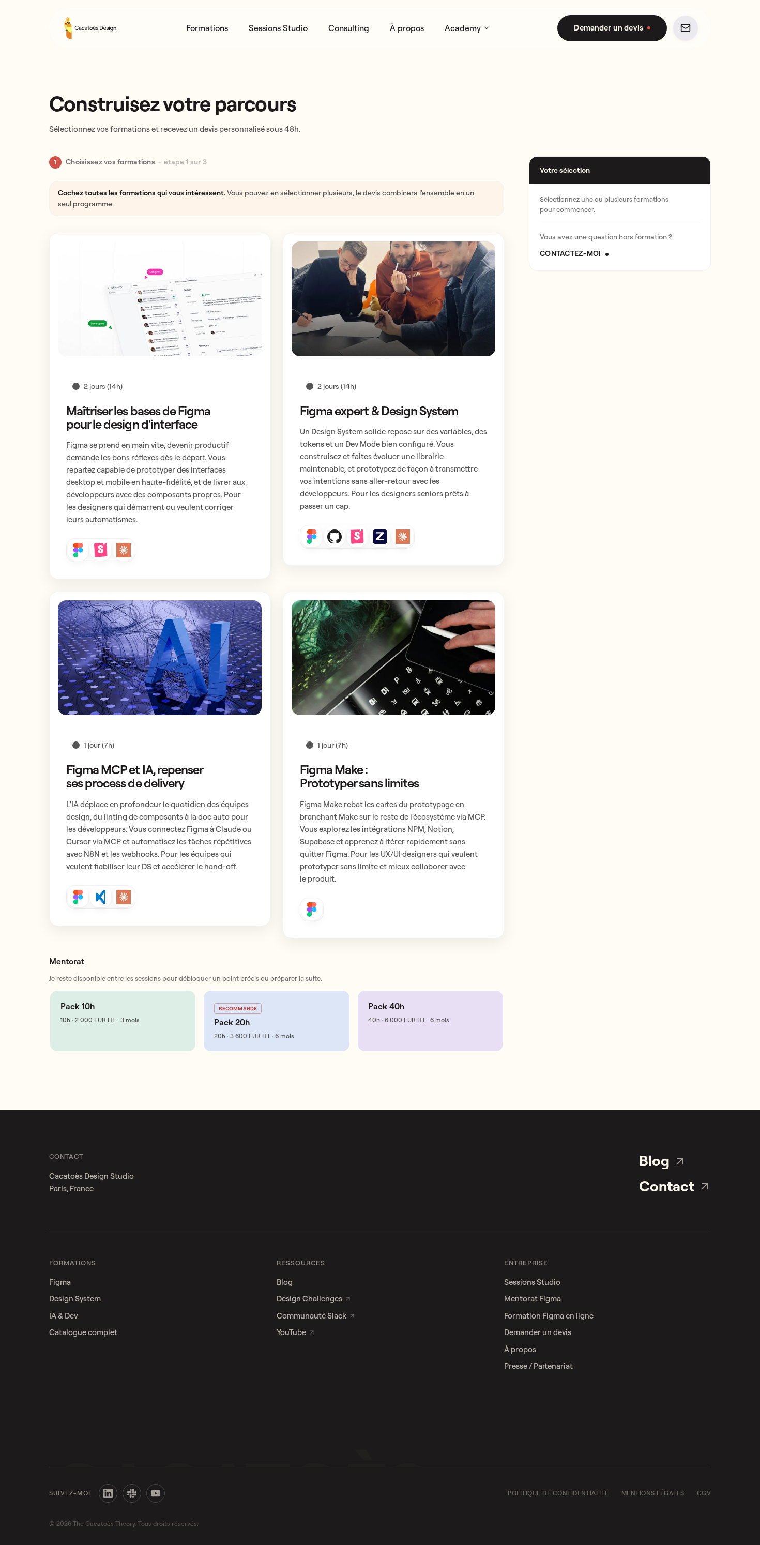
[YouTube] (155, 1493)
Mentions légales (653, 1493)
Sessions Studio (278, 28)
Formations (207, 28)
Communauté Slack (311, 1316)
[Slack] (132, 1493)
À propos (407, 28)
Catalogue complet (83, 1332)
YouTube (291, 1332)
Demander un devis (537, 1332)
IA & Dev (63, 1316)
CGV (704, 1493)
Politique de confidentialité (558, 1493)
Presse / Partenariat (538, 1366)
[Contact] (685, 28)
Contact (666, 1186)
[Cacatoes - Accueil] (90, 28)
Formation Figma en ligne (549, 1316)
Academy (463, 28)
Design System (75, 1299)
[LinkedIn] (108, 1493)
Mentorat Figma (532, 1299)
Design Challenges (309, 1299)
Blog (654, 1161)
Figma (60, 1282)
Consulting (348, 28)
